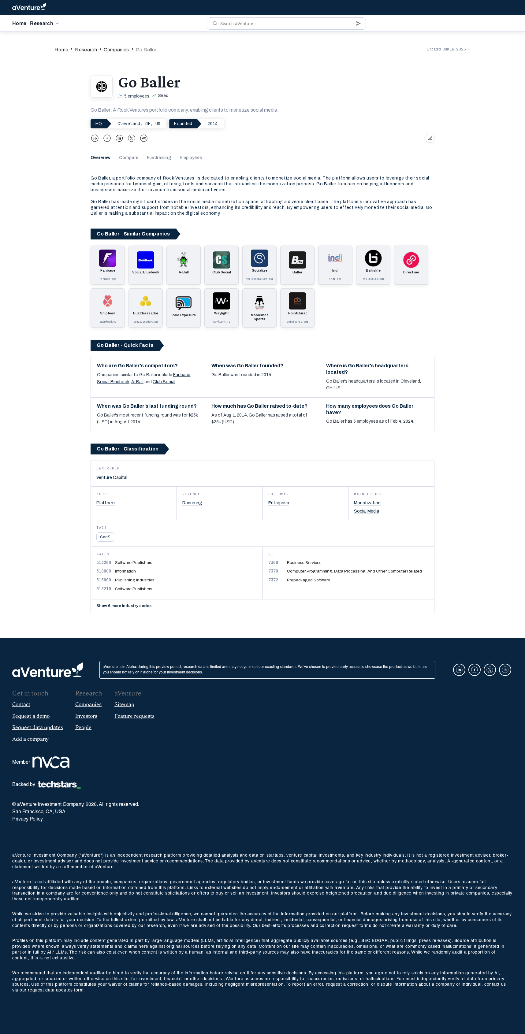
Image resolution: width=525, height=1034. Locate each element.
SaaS (105, 537)
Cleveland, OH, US (139, 123)
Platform (105, 502)
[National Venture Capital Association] (50, 762)
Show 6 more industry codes (123, 606)
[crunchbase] (95, 138)
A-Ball (137, 382)
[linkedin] (119, 138)
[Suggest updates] (430, 138)
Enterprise (278, 502)
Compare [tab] (128, 157)
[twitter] (131, 138)
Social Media (366, 511)
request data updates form (56, 990)
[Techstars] (59, 785)
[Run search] (215, 23)
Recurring (192, 502)
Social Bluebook (113, 382)
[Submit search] (358, 23)
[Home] (29, 8)
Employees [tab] (191, 157)
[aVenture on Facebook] (474, 670)
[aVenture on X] (490, 670)
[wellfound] (143, 138)
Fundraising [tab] (159, 157)
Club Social (164, 382)
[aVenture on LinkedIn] (459, 670)
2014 (212, 123)
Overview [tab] (100, 157)
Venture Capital (111, 477)
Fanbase (181, 374)
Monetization (367, 502)
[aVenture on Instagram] (505, 670)
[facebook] (107, 138)
